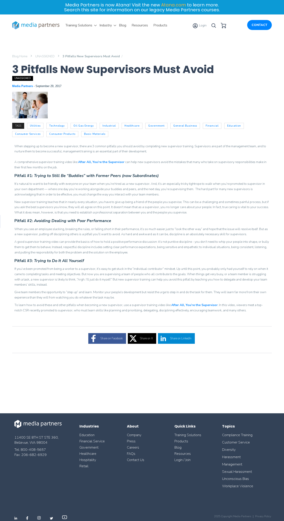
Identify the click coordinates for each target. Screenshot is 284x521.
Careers (133, 447)
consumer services (28, 134)
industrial (109, 125)
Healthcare (87, 453)
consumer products (62, 134)
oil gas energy (83, 125)
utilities (35, 125)
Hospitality (87, 459)
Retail (84, 466)
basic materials (94, 134)
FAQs (131, 453)
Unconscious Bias (235, 478)
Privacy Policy (263, 516)
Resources (182, 453)
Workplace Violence (237, 486)
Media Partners (23, 86)
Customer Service (236, 442)
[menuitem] (80, 25)
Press (131, 441)
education (234, 125)
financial (212, 125)
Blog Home (20, 56)
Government (89, 447)
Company (134, 435)
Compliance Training (237, 435)
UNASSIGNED (45, 56)
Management (232, 464)
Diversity (229, 449)
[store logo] (36, 25)
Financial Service (92, 441)
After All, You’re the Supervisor (101, 162)
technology (57, 125)
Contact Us (135, 459)
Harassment (231, 457)
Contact (259, 25)
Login (202, 25)
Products (181, 441)
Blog (177, 447)
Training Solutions (187, 435)
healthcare (132, 125)
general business (185, 125)
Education (87, 435)
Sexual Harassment (237, 471)
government (156, 125)
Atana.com (173, 5)
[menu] (116, 25)
